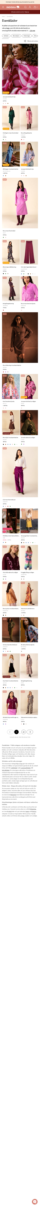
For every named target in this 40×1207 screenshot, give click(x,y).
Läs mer (32, 30)
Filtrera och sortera (32, 41)
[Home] (13, 7)
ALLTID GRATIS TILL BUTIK (27, 2)
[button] (3, 7)
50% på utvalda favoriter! (18, 12)
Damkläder (10, 16)
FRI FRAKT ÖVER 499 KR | (13, 2)
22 (24, 732)
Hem (3, 16)
